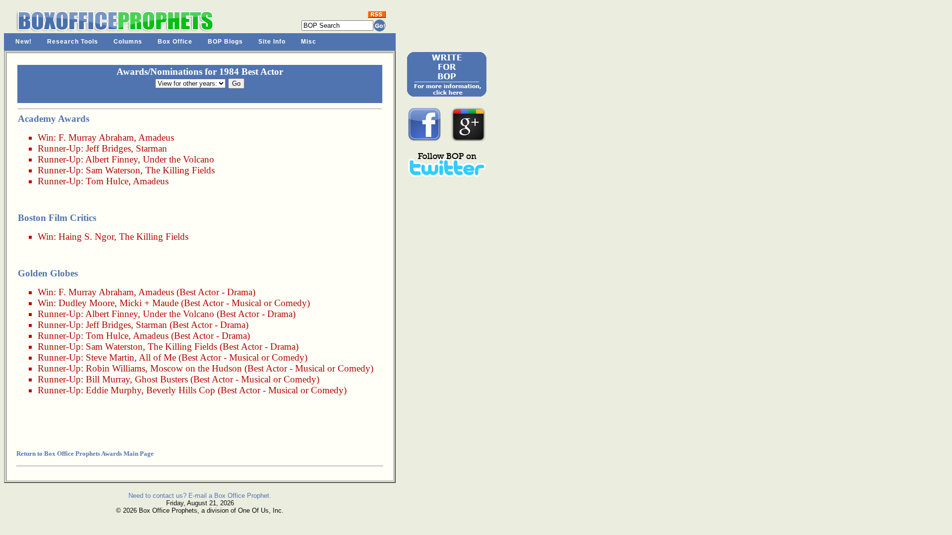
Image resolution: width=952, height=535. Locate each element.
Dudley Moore (87, 303)
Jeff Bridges (108, 148)
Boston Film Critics (57, 218)
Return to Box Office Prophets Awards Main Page (85, 453)
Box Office (175, 41)
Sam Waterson (113, 170)
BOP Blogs (225, 41)
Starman (151, 148)
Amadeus (156, 137)
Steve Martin (110, 357)
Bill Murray (108, 379)
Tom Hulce (107, 181)
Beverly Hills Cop (180, 390)
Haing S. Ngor (86, 236)
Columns (128, 41)
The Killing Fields (180, 170)
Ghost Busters (161, 379)
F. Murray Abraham (96, 137)
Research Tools (72, 41)
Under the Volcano (178, 159)
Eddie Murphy (113, 390)
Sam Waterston (114, 346)
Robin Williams (115, 368)
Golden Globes (48, 273)
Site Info (272, 41)
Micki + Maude (148, 303)
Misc (308, 41)
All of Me (157, 357)
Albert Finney (111, 159)
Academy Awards (53, 118)
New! (23, 41)
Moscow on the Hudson (196, 368)
